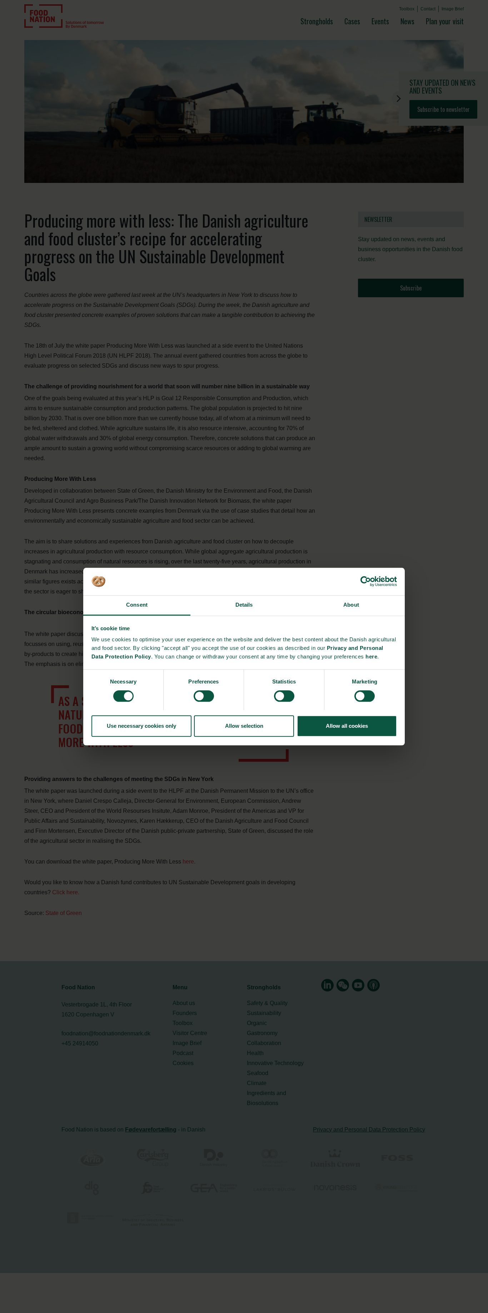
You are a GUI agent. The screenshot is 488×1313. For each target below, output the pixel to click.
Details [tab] (244, 605)
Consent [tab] (137, 605)
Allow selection (244, 726)
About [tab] (351, 605)
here (371, 657)
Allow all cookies (347, 726)
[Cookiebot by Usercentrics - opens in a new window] (365, 581)
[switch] (204, 696)
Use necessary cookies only (141, 726)
